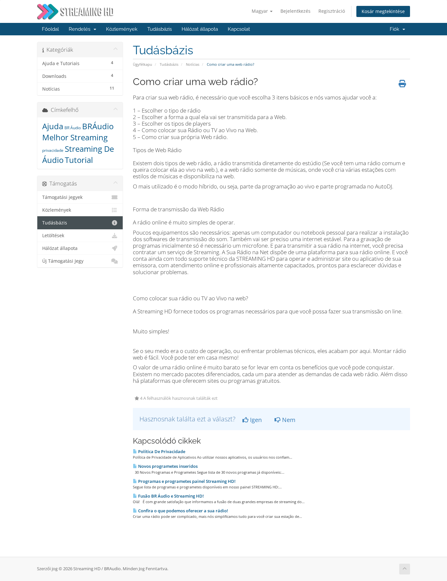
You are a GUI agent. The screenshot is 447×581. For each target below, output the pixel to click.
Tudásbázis (159, 29)
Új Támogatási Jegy (62, 261)
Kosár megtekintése (383, 11)
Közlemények (121, 29)
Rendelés (81, 29)
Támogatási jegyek (62, 197)
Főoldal (50, 29)
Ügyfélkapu (142, 64)
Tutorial (79, 159)
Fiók (396, 29)
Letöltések (53, 235)
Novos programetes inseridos (167, 466)
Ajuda (52, 126)
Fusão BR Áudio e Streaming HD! (170, 496)
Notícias (192, 64)
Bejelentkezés (295, 11)
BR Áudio (72, 128)
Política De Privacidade (161, 451)
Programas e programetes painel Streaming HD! (186, 481)
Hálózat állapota (200, 29)
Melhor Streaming (75, 137)
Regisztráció (331, 11)
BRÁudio (98, 126)
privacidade (52, 150)
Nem (287, 420)
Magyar (260, 11)
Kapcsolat (239, 29)
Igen (255, 420)
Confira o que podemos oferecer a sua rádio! (182, 511)
